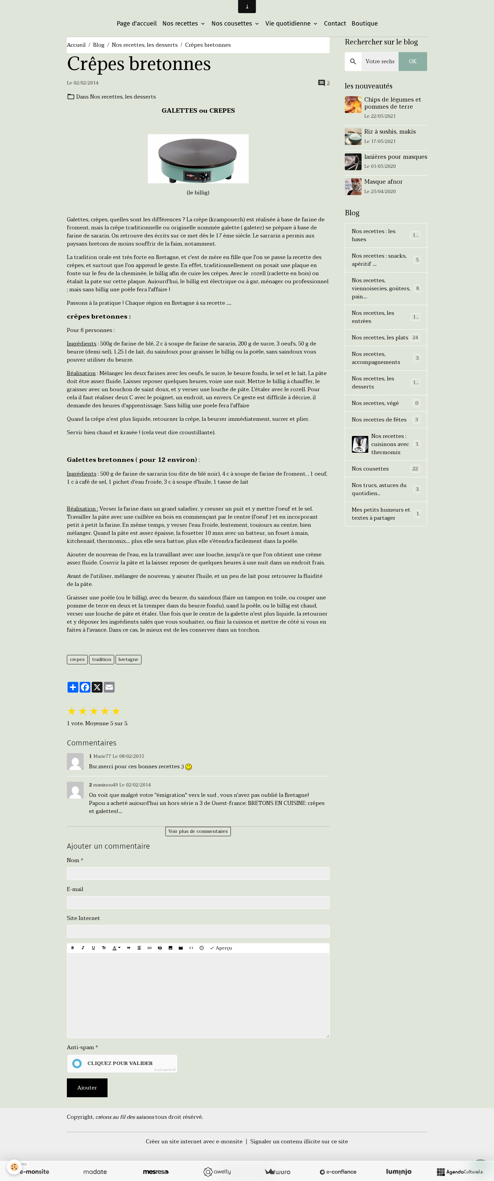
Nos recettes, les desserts (145, 45)
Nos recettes (181, 23)
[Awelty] (217, 1172)
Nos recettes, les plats (385, 337)
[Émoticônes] (201, 948)
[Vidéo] (180, 948)
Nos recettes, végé (385, 403)
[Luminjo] (399, 1172)
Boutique (365, 23)
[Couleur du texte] (116, 948)
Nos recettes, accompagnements (385, 358)
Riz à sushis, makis (390, 131)
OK (413, 61)
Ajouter (87, 1088)
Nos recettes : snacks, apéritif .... (385, 260)
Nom (73, 860)
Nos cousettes (232, 23)
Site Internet (83, 918)
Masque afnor (383, 182)
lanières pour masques (395, 157)
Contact (335, 23)
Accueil (76, 45)
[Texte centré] (139, 948)
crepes (77, 659)
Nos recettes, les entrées (385, 317)
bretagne (128, 659)
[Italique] (83, 948)
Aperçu (223, 948)
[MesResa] (156, 1172)
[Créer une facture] (277, 1172)
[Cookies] (14, 1167)
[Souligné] (93, 948)
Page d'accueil (137, 23)
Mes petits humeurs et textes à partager (385, 514)
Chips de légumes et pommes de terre (392, 103)
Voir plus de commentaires (198, 831)
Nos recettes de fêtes (385, 420)
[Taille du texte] (103, 948)
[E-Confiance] (338, 1172)
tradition (101, 659)
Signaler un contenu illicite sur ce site (299, 1141)
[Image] (170, 948)
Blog (99, 45)
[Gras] (72, 948)
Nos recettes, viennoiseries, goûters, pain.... (385, 288)
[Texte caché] (160, 948)
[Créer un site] (34, 1172)
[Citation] (128, 948)
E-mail (75, 889)
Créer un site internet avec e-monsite (194, 1141)
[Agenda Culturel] (460, 1172)
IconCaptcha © (165, 1069)
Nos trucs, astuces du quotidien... (385, 489)
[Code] (191, 948)
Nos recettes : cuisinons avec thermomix (396, 444)
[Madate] (95, 1172)
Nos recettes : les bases (385, 235)
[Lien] (149, 948)
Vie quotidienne (288, 23)
